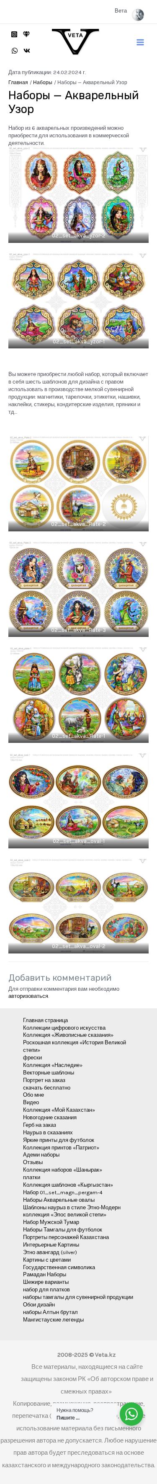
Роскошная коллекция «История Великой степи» (74, 1046)
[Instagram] (14, 34)
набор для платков (46, 1289)
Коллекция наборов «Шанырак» (62, 1170)
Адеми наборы (41, 1155)
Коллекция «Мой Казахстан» (59, 1110)
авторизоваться (28, 996)
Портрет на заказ (44, 1080)
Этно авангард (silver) (50, 1252)
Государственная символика (59, 1267)
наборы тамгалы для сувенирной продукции (78, 1297)
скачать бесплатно (46, 1088)
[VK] (27, 51)
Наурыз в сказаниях (48, 1132)
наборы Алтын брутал (50, 1312)
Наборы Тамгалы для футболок (62, 1229)
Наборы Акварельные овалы (59, 1200)
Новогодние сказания (50, 1117)
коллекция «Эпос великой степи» (64, 1214)
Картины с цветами (47, 1260)
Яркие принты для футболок (58, 1140)
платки (31, 1177)
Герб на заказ (39, 1125)
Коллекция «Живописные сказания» (68, 1035)
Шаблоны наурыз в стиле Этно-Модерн (72, 1207)
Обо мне (33, 1095)
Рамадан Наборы (44, 1274)
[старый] (26, 34)
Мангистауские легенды (53, 1320)
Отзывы (33, 1162)
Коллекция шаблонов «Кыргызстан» (68, 1185)
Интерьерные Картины (51, 1245)
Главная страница (45, 1020)
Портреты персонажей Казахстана (66, 1237)
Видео (31, 1102)
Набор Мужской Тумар (51, 1222)
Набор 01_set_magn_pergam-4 (63, 1192)
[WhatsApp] (15, 51)
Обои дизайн (39, 1304)
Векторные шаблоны (48, 1072)
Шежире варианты (46, 1282)
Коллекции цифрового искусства (64, 1028)
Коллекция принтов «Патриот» (61, 1147)
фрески (32, 1057)
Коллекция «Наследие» (52, 1065)
